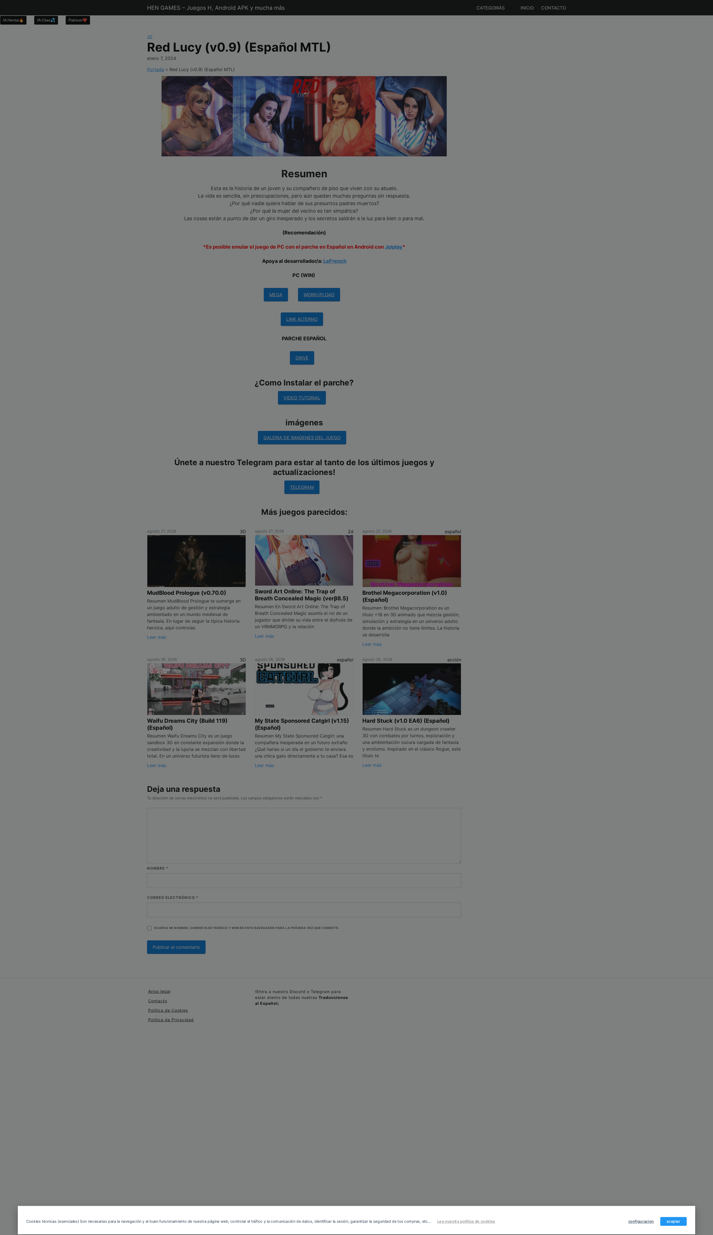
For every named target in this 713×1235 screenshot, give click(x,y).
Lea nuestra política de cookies (466, 1221)
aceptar (673, 1221)
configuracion (641, 1221)
